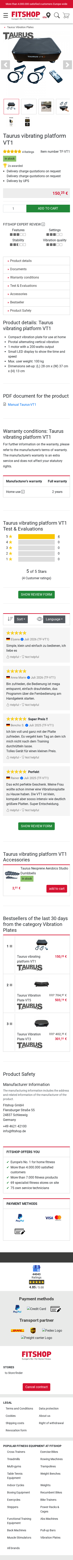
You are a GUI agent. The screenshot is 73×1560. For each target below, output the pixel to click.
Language (53, 619)
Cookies (11, 1416)
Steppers (12, 1507)
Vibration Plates (50, 1537)
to (14, 1373)
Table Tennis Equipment (15, 1476)
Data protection (49, 1408)
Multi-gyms (14, 1466)
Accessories (18, 294)
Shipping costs (15, 1423)
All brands (13, 1548)
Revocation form (16, 1430)
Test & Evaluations (23, 286)
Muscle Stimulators (19, 1537)
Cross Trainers (16, 1452)
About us (44, 1416)
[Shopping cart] (67, 16)
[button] (11, 106)
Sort (20, 619)
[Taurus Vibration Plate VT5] (41, 984)
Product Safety (20, 310)
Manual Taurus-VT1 (22, 405)
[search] (57, 15)
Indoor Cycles (15, 1485)
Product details (21, 261)
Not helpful (32, 657)
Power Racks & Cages (49, 1509)
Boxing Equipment (18, 1492)
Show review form (36, 594)
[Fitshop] (26, 15)
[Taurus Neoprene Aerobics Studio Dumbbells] (12, 874)
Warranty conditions (24, 277)
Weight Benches (50, 1473)
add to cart (48, 208)
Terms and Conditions (19, 1408)
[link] (20, 1218)
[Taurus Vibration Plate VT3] (41, 1023)
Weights (45, 1485)
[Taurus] (18, 36)
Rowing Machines (51, 1459)
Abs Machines (49, 1519)
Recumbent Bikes (51, 1492)
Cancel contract (36, 1387)
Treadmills (13, 1459)
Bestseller (17, 302)
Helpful (14, 657)
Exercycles (13, 1500)
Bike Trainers (48, 1500)
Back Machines (16, 1530)
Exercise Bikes (49, 1452)
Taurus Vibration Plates (20, 27)
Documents (18, 269)
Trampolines (48, 1466)
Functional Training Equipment (19, 1521)
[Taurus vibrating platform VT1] (41, 946)
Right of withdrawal (51, 1423)
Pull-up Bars (48, 1530)
